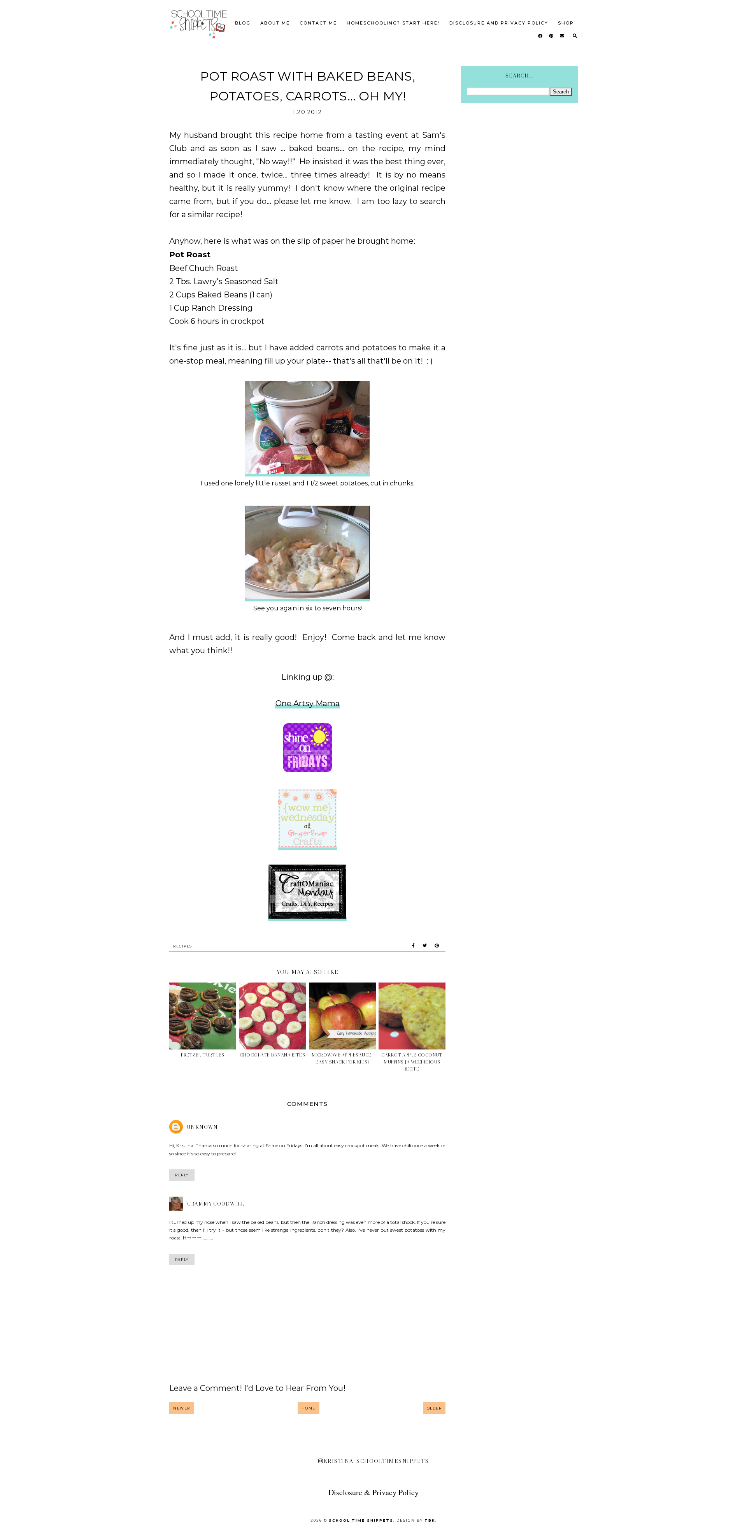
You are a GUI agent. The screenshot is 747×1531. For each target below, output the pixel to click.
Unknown (202, 1127)
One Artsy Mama (307, 703)
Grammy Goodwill (215, 1204)
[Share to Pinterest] (437, 945)
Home (309, 1408)
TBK (429, 1520)
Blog (243, 23)
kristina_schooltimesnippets (376, 1460)
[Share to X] (425, 945)
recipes (182, 946)
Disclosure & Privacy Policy (373, 1492)
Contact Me (318, 23)
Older (434, 1408)
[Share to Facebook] (413, 945)
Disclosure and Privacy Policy (498, 23)
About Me (275, 23)
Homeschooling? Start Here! (393, 23)
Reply (182, 1175)
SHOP (566, 23)
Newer (181, 1408)
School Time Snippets (361, 1520)
